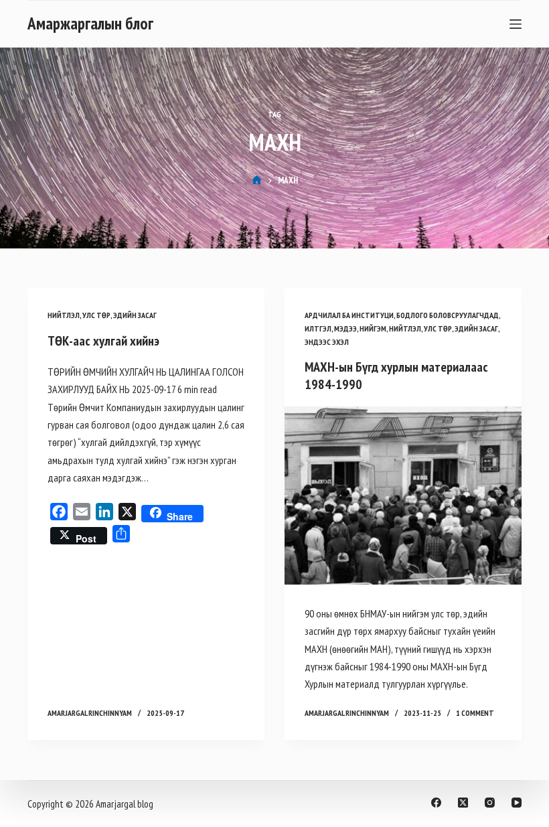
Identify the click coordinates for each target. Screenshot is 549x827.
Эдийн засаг (135, 315)
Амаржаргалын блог (90, 23)
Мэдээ (345, 328)
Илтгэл (318, 328)
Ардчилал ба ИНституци (349, 315)
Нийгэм (373, 328)
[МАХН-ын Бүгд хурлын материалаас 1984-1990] (403, 495)
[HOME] (257, 180)
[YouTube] (517, 803)
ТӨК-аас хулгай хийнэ (103, 341)
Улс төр (96, 315)
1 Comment (475, 713)
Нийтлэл (64, 315)
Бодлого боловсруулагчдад (447, 315)
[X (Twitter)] (463, 803)
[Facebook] (436, 803)
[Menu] (515, 24)
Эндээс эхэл (327, 342)
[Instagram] (490, 803)
